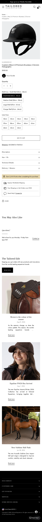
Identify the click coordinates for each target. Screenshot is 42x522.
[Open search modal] (34, 7)
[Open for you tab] (36, 511)
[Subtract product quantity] (4, 86)
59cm (19, 123)
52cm (5, 119)
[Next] (35, 2)
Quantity (5, 81)
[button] (21, 76)
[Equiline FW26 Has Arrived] (21, 361)
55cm (26, 119)
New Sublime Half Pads (21, 447)
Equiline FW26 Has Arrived (21, 383)
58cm (12, 123)
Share (7, 201)
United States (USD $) (10, 509)
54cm (19, 119)
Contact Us (19, 193)
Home (3, 15)
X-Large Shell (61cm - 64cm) (12, 109)
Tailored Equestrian (17, 512)
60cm (26, 123)
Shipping (5, 145)
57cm (5, 123)
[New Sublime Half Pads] (21, 425)
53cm (12, 119)
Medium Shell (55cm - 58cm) (12, 100)
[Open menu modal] (3, 7)
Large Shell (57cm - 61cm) (11, 105)
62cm (5, 128)
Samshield (7, 62)
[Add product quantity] (10, 86)
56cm (33, 119)
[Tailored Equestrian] (13, 7)
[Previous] (6, 2)
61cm (32, 123)
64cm (19, 128)
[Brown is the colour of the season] (21, 295)
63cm (12, 128)
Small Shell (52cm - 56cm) (11, 96)
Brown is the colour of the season (21, 318)
